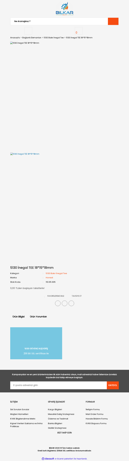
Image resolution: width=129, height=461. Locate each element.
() (76, 32)
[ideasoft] (48, 458)
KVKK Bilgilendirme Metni (22, 418)
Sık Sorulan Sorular (19, 409)
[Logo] (64, 9)
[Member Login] (28, 31)
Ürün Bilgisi (19, 316)
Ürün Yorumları (38, 316)
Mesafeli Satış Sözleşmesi (61, 414)
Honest (49, 277)
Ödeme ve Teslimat (58, 418)
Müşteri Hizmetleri (19, 414)
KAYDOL (113, 385)
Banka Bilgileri (55, 423)
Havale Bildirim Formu (97, 418)
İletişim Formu (93, 409)
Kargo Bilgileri (55, 409)
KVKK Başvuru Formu (96, 423)
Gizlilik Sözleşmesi (57, 427)
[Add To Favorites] (54, 296)
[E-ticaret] (64, 458)
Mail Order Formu (94, 414)
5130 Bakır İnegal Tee (56, 273)
